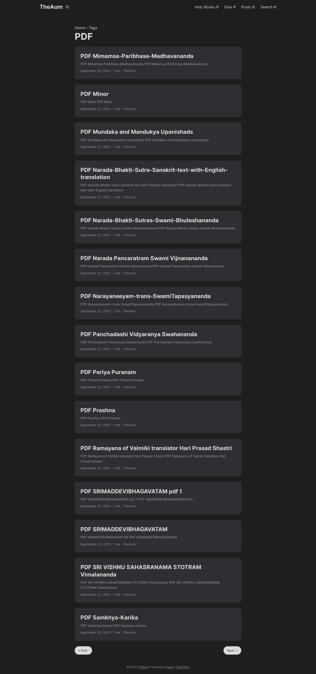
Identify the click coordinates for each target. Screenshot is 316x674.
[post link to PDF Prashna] (158, 417)
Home (80, 27)
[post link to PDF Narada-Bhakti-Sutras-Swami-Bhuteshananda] (158, 227)
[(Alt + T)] (67, 7)
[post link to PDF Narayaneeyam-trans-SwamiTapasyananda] (158, 303)
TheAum (51, 6)
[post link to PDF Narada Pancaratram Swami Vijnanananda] (158, 265)
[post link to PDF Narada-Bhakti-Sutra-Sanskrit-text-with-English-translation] (158, 183)
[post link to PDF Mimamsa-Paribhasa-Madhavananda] (158, 63)
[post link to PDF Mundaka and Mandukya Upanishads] (158, 139)
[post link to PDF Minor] (158, 101)
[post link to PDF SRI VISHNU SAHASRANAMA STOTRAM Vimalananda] (158, 580)
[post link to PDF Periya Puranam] (158, 379)
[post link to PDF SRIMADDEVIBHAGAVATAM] (158, 536)
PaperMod (182, 667)
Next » (232, 650)
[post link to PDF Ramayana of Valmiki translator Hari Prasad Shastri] (158, 457)
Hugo (169, 667)
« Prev (83, 650)
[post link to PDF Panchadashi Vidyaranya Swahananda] (158, 341)
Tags (93, 27)
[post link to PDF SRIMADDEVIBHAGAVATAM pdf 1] (158, 498)
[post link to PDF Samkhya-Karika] (158, 624)
